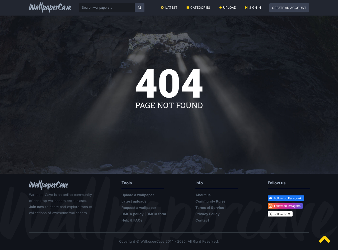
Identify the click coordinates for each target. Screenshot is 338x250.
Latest (171, 7)
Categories (200, 7)
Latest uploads (133, 201)
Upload (229, 7)
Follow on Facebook (288, 198)
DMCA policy (132, 214)
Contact (202, 220)
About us (202, 195)
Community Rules (210, 201)
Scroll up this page (324, 239)
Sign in (255, 7)
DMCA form (156, 214)
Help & (131, 220)
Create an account (289, 8)
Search (139, 7)
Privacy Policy (207, 214)
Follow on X (282, 214)
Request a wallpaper (138, 207)
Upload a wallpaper (137, 195)
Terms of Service (209, 207)
